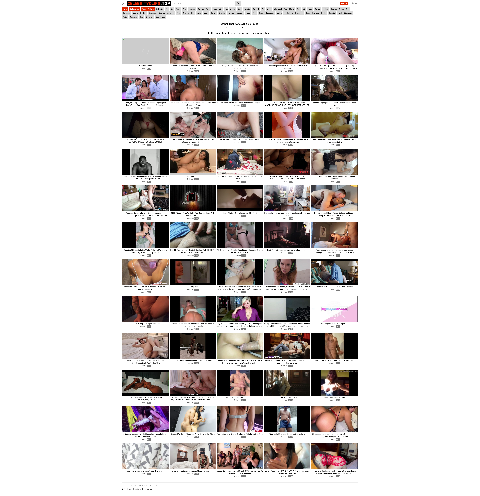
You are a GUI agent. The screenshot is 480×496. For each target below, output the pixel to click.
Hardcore (240, 13)
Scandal (186, 13)
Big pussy (348, 13)
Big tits (232, 9)
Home (125, 9)
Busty (206, 13)
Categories (134, 9)
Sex (167, 9)
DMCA (135, 485)
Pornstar (315, 13)
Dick (220, 9)
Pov (263, 9)
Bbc (192, 13)
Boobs (323, 13)
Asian (208, 9)
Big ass (213, 13)
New (239, 9)
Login (355, 3)
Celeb (341, 9)
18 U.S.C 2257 (127, 485)
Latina (279, 13)
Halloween (299, 13)
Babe (261, 13)
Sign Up (344, 3)
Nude (310, 9)
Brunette (247, 9)
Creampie (150, 17)
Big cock (256, 9)
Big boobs (127, 13)
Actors (151, 9)
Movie (291, 9)
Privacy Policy (143, 485)
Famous (192, 9)
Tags (144, 9)
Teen (308, 13)
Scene (135, 13)
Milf (304, 9)
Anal (184, 9)
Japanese (153, 13)
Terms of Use (154, 485)
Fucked (325, 9)
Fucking (143, 13)
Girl (347, 9)
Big (172, 9)
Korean (231, 13)
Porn (178, 13)
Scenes (162, 13)
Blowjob (334, 9)
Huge (248, 13)
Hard (340, 13)
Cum (141, 17)
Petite (125, 17)
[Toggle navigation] (124, 3)
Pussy (178, 9)
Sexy (254, 13)
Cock (298, 9)
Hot (226, 9)
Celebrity (159, 9)
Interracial (278, 9)
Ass (285, 9)
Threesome (269, 13)
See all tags (160, 17)
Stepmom (133, 17)
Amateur (170, 13)
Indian (199, 13)
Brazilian (222, 13)
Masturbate (288, 13)
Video (269, 9)
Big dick (201, 9)
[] (238, 3)
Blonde (317, 9)
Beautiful (332, 13)
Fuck (215, 9)
